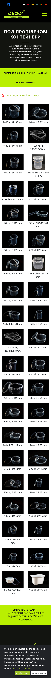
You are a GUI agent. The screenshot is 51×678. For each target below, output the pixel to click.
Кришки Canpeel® (25, 82)
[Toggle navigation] (44, 15)
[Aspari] (8, 4)
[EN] (28, 4)
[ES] (32, 4)
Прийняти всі (22, 673)
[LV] (23, 4)
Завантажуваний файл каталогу (22, 95)
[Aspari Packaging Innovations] (16, 13)
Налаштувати (39, 673)
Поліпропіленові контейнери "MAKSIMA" (25, 73)
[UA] (36, 4)
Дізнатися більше (21, 668)
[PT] (41, 4)
